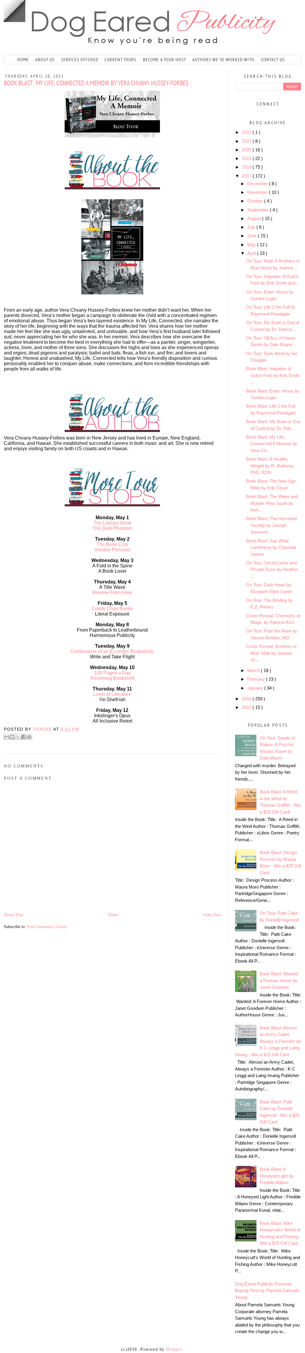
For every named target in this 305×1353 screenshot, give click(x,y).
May (252, 244)
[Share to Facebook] (24, 737)
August (254, 218)
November (258, 192)
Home (23, 59)
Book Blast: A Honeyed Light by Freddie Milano (277, 1176)
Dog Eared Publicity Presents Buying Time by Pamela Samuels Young (267, 1290)
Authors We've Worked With (223, 59)
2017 (247, 175)
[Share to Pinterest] (29, 737)
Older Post (212, 915)
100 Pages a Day (112, 672)
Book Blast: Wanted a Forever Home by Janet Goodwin (279, 980)
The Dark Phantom (112, 528)
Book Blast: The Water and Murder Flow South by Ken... (272, 503)
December (258, 183)
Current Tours (120, 59)
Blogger (174, 1349)
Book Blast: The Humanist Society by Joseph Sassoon (271, 525)
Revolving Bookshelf (112, 678)
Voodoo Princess (112, 549)
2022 (247, 132)
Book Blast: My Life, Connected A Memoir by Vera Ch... (271, 443)
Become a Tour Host (164, 59)
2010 (247, 707)
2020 (247, 149)
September (258, 209)
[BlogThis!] (12, 737)
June (252, 235)
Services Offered (79, 59)
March (254, 670)
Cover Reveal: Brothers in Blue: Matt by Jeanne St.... (271, 653)
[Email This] (7, 737)
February (256, 679)
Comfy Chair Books (112, 608)
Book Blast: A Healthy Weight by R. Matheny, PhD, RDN (270, 465)
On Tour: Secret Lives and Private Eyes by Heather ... (272, 569)
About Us (45, 59)
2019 (247, 158)
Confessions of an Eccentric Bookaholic (112, 651)
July (251, 227)
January (255, 687)
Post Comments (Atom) (47, 927)
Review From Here (112, 592)
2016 (247, 698)
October (255, 200)
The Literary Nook (112, 522)
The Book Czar (112, 544)
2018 (247, 166)
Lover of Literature (112, 694)
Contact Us (273, 59)
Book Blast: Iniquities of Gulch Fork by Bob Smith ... (273, 375)
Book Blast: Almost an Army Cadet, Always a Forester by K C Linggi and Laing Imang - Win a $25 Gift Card (268, 1041)
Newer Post (13, 915)
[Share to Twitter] (18, 737)
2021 (247, 141)
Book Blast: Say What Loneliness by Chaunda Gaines (271, 547)
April (252, 253)
